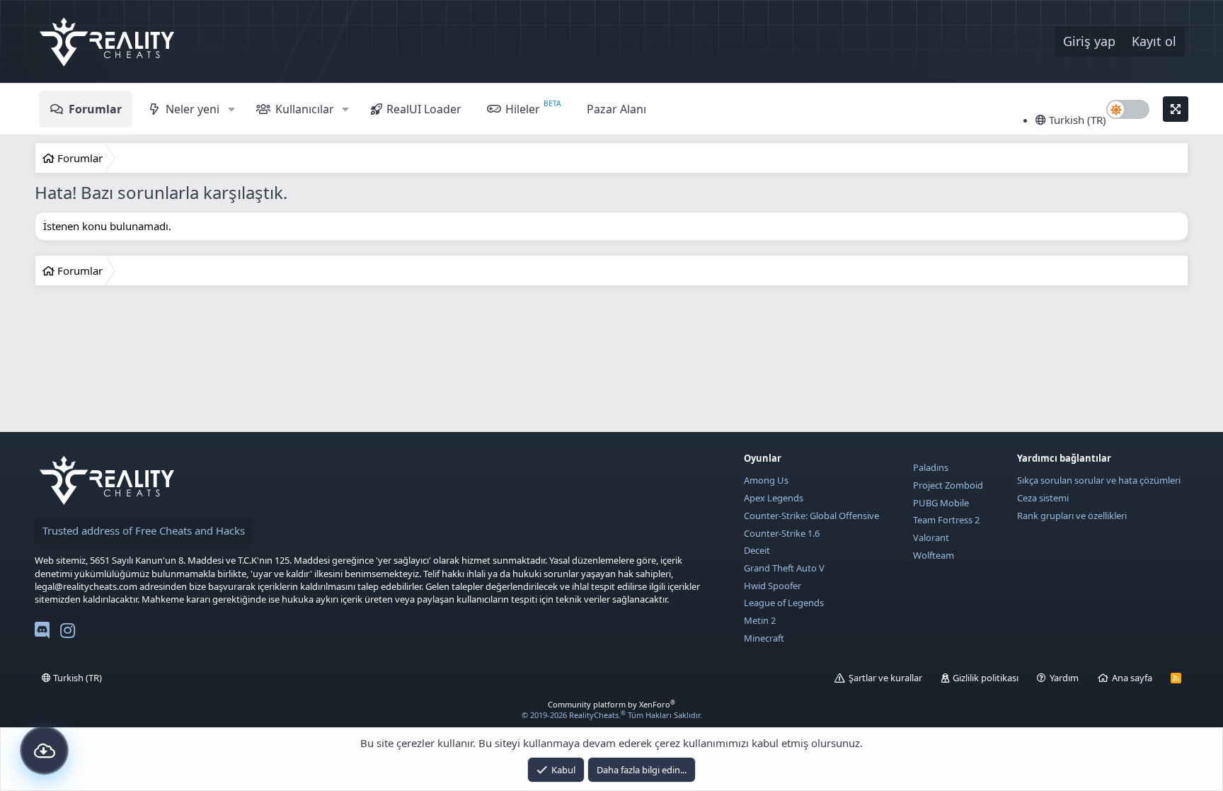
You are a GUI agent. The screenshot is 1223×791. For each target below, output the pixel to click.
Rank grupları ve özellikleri (1072, 515)
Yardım (1064, 677)
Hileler (522, 109)
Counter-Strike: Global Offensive (811, 515)
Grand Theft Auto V (784, 568)
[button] (231, 109)
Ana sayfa (1132, 677)
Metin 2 (760, 620)
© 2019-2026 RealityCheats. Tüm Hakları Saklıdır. (612, 715)
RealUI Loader (423, 109)
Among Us (766, 480)
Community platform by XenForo (611, 704)
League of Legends (784, 602)
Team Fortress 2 (946, 519)
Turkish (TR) (1076, 120)
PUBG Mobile (941, 502)
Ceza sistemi (1043, 497)
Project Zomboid (948, 485)
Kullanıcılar (304, 109)
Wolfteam (933, 555)
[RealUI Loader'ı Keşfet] (44, 750)
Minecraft (764, 638)
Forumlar (95, 109)
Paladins (930, 467)
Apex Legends (773, 497)
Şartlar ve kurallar (885, 677)
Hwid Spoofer (772, 585)
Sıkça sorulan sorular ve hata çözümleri (1099, 480)
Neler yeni (192, 109)
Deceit (757, 550)
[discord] (42, 633)
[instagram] (67, 633)
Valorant (931, 537)
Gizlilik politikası (985, 677)
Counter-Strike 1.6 (782, 533)
